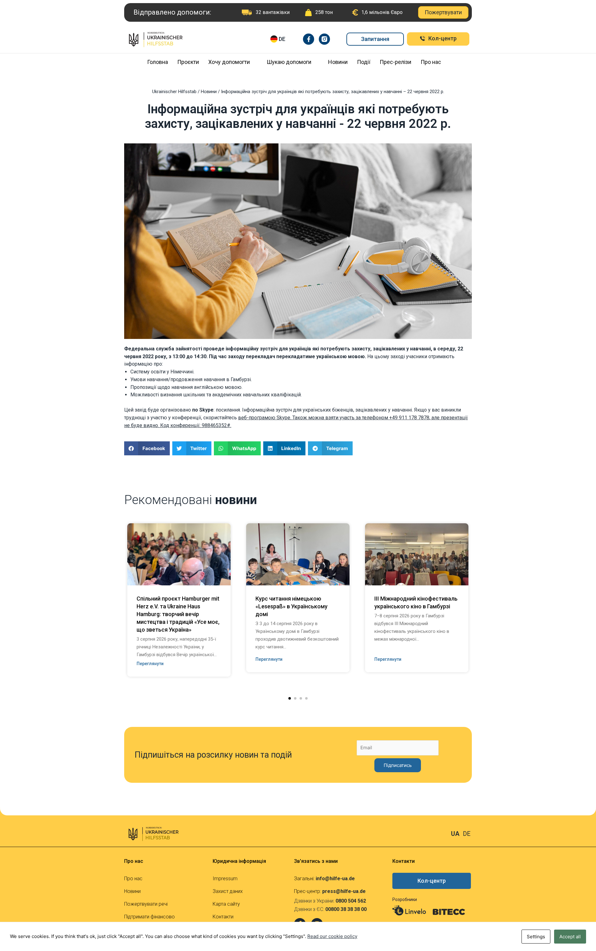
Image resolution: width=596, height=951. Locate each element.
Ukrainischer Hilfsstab (174, 91)
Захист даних (228, 891)
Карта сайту (226, 904)
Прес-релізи (395, 62)
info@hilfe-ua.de (335, 878)
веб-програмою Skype (264, 418)
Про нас (431, 62)
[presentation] (114, 584)
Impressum (225, 878)
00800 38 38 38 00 (346, 909)
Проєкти (188, 62)
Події (363, 62)
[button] (289, 698)
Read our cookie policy (332, 936)
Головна (157, 62)
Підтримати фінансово (149, 917)
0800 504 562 (351, 901)
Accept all (570, 937)
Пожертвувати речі (146, 904)
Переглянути (150, 663)
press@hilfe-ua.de (344, 891)
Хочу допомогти (229, 62)
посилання (228, 410)
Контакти (223, 917)
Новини (338, 62)
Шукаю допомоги (289, 62)
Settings (536, 937)
